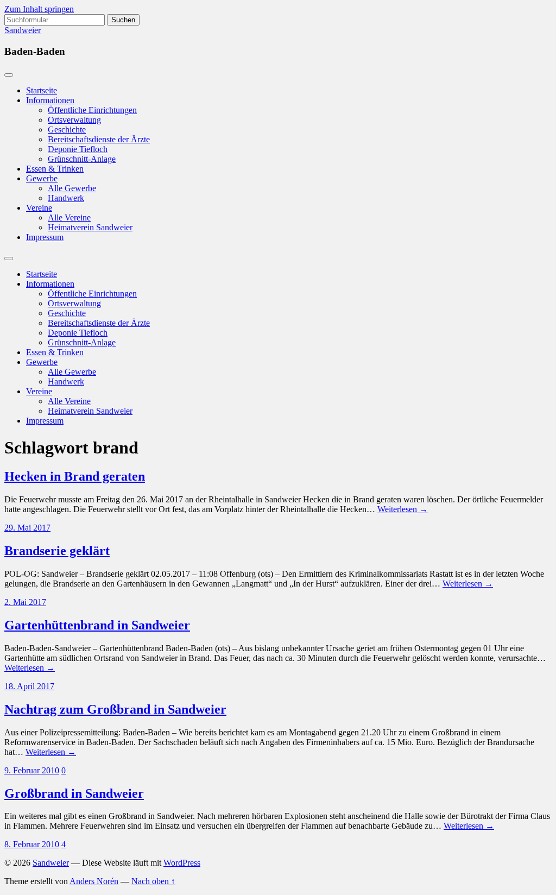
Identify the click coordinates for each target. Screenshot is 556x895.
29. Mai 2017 (27, 527)
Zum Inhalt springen (39, 9)
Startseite (41, 90)
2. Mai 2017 (25, 602)
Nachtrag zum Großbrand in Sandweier (115, 709)
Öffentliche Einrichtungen (92, 110)
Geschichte (67, 129)
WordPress (181, 862)
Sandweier (22, 30)
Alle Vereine (69, 217)
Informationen (50, 100)
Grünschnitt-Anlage (82, 158)
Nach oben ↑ (153, 881)
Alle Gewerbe (72, 188)
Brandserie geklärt (57, 551)
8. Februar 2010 (31, 844)
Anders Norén (94, 881)
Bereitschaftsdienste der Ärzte (99, 139)
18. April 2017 (29, 686)
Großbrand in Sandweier (74, 793)
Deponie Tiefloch (78, 149)
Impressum (45, 237)
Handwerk (66, 198)
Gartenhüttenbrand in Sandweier (97, 625)
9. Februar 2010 (31, 770)
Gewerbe (42, 178)
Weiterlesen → (402, 509)
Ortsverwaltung (74, 119)
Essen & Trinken (55, 168)
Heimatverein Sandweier (90, 227)
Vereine (39, 207)
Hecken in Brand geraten (74, 476)
